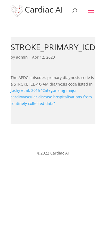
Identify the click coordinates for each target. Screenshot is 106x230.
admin (22, 57)
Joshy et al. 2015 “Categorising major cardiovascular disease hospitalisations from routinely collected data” (51, 97)
